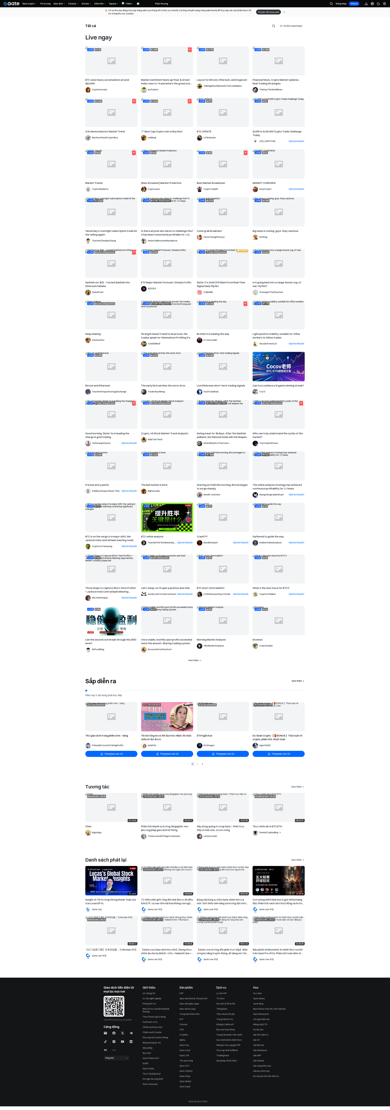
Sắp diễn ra (100, 681)
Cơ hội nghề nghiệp (152, 998)
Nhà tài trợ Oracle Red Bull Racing (156, 1010)
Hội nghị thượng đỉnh (153, 1079)
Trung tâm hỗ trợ (224, 1019)
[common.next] (202, 764)
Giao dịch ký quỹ (187, 1008)
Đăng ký (354, 3)
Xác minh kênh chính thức (229, 1040)
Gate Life (184, 1055)
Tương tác (97, 787)
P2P (181, 993)
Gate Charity (186, 1071)
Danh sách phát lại (105, 860)
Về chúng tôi (149, 993)
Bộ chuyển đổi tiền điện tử (266, 1076)
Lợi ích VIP (221, 993)
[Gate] (12, 3)
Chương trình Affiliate (227, 1050)
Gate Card (184, 1050)
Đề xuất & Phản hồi (225, 1003)
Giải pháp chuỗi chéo (226, 1060)
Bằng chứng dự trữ (152, 1042)
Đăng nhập (341, 3)
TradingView (222, 1055)
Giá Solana (258, 1060)
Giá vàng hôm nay (262, 1065)
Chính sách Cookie (152, 1032)
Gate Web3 (185, 1081)
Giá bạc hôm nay (261, 1071)
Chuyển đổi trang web (268, 12)
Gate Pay (184, 1045)
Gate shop (184, 1076)
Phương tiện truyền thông (155, 1037)
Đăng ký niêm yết (225, 1024)
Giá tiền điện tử (260, 1034)
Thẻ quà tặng (186, 1060)
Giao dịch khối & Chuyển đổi (193, 998)
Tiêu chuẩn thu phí (225, 1014)
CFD (181, 1029)
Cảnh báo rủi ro (150, 1022)
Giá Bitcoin (258, 1045)
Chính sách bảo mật (152, 1027)
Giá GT (256, 1040)
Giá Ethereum (260, 1050)
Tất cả (90, 25)
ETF (181, 1019)
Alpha (182, 1040)
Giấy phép (147, 1047)
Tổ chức (220, 998)
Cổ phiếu (183, 1034)
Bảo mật (147, 1053)
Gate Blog (258, 1003)
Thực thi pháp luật (152, 1073)
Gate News (259, 998)
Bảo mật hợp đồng (225, 1029)
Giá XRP (257, 1055)
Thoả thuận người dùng (154, 1016)
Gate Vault (184, 1086)
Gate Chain (148, 1068)
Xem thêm (297, 681)
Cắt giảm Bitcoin (261, 1019)
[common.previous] (188, 764)
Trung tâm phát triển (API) (229, 1034)
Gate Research (261, 1014)
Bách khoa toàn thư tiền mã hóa (269, 1008)
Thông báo (221, 1008)
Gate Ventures (150, 1084)
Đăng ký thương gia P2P (228, 1045)
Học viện (257, 993)
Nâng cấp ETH (260, 1024)
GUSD (145, 1063)
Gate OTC (184, 1065)
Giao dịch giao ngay (189, 1003)
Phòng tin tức (149, 1003)
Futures (183, 1024)
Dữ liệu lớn (258, 1029)
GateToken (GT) (151, 1058)
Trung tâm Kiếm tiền (189, 1014)
